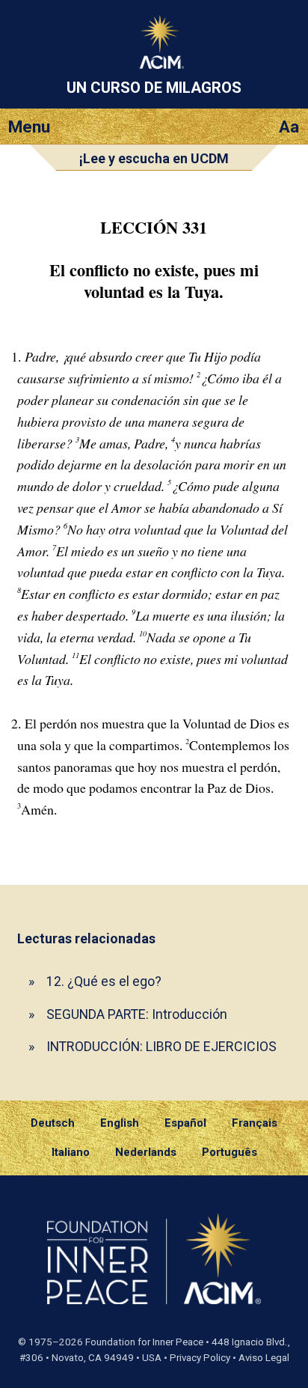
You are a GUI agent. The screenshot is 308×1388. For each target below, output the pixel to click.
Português (229, 1152)
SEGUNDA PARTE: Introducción (136, 1014)
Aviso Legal (263, 1357)
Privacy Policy (200, 1357)
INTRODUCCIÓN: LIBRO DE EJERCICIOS (161, 1046)
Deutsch (53, 1123)
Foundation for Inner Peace (144, 1342)
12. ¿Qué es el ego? (103, 981)
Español (185, 1123)
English (119, 1123)
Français (254, 1123)
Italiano (71, 1152)
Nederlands (145, 1152)
